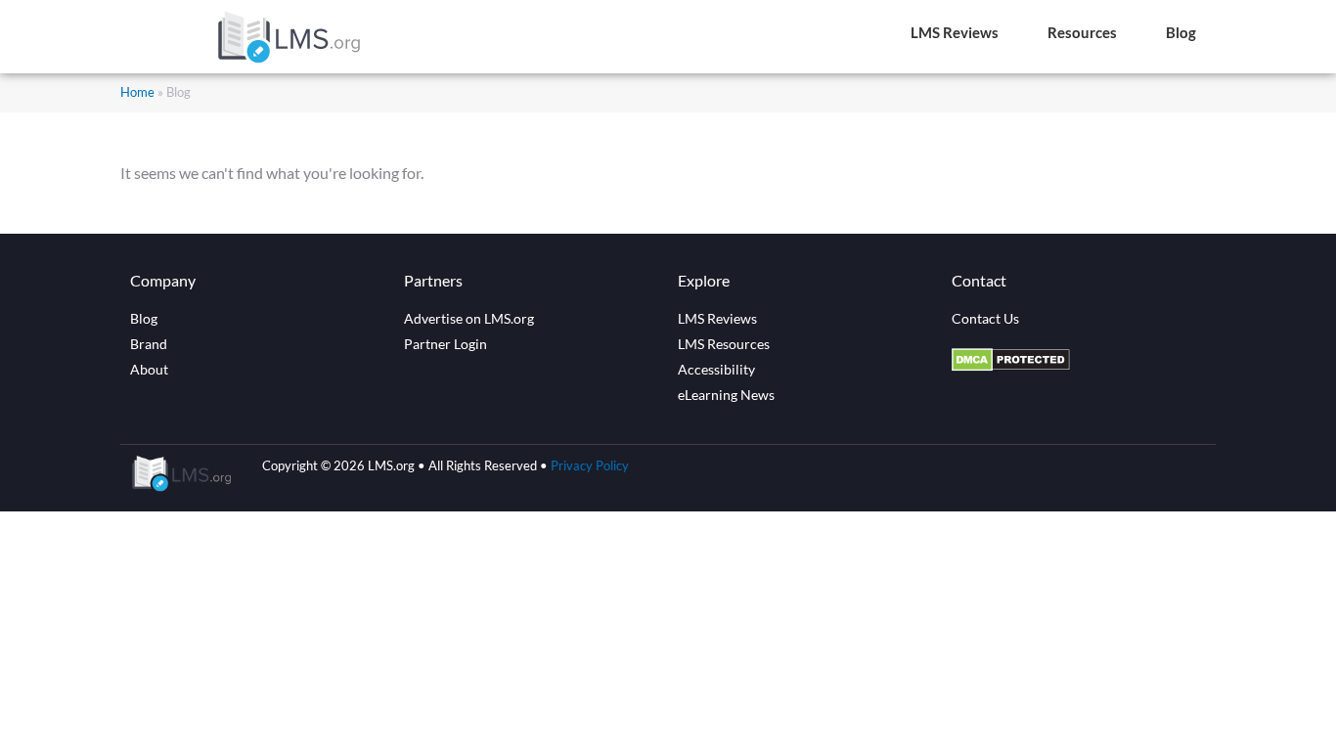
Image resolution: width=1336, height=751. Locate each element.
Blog (1181, 32)
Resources (1082, 32)
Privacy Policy (590, 465)
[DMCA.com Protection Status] (1011, 366)
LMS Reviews (955, 32)
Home (137, 92)
